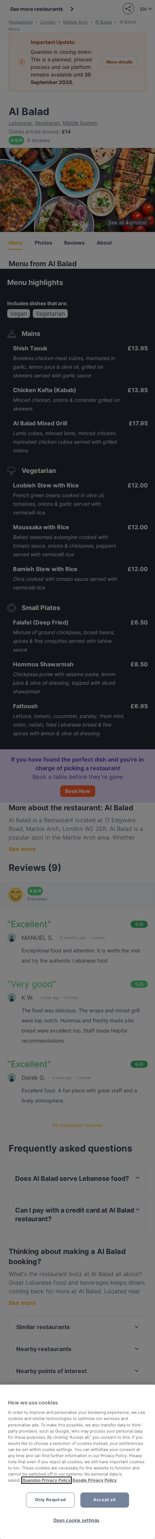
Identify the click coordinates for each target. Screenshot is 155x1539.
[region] (77, 1462)
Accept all (104, 1499)
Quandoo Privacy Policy (46, 1480)
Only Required (50, 1499)
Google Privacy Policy (94, 1480)
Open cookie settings (76, 1520)
